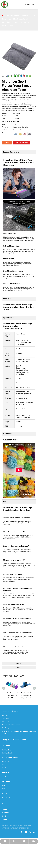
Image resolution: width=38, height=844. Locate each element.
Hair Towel (5, 765)
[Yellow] (20, 134)
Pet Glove (5, 786)
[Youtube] (34, 831)
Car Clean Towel (7, 753)
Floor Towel (5, 719)
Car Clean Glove (7, 750)
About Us (6, 812)
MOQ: (4, 124)
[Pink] (25, 134)
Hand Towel (5, 768)
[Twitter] (30, 831)
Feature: (5, 127)
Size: (3, 119)
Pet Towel (5, 789)
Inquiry (7, 142)
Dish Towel (5, 716)
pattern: (4, 130)
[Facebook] (22, 831)
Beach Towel (6, 798)
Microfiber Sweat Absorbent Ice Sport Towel (12, 695)
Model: (4, 113)
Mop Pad (4, 777)
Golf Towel (5, 804)
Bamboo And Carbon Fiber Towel (12, 725)
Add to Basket (23, 142)
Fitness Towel (6, 801)
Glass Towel (5, 722)
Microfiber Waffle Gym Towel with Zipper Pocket (26, 695)
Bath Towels (5, 762)
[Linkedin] (26, 831)
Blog (4, 816)
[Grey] (29, 134)
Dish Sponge (5, 728)
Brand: (4, 116)
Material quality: (7, 121)
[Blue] (16, 134)
